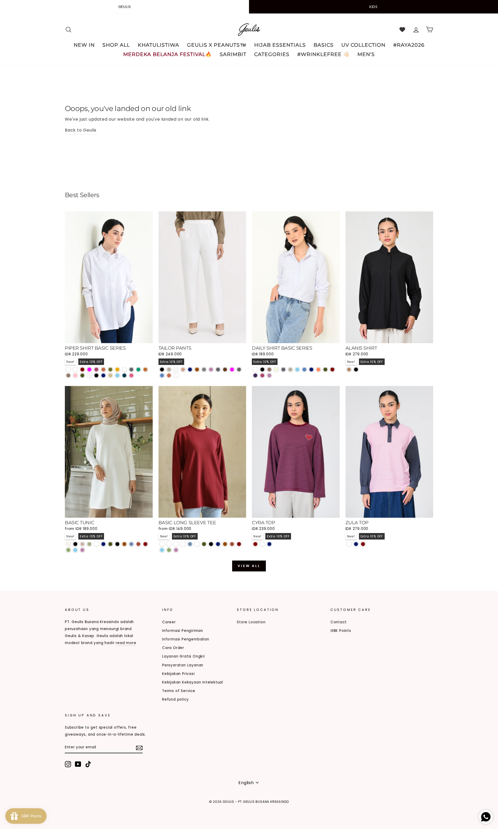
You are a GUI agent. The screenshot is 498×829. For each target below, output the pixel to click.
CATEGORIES (271, 54)
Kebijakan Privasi (178, 673)
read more (126, 642)
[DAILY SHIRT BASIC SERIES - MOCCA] (269, 369)
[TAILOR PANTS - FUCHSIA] (232, 369)
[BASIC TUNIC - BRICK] (138, 544)
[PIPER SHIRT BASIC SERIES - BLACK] (96, 375)
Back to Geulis (80, 130)
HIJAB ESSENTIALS (280, 45)
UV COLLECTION (363, 45)
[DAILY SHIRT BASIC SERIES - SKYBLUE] (297, 369)
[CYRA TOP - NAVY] (269, 544)
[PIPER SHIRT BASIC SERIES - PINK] (75, 375)
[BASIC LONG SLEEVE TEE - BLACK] (211, 544)
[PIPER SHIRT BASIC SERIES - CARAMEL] (145, 369)
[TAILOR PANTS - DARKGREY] (218, 369)
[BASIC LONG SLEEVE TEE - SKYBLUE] (162, 550)
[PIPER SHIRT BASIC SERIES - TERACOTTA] (103, 369)
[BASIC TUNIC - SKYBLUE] (75, 550)
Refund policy (175, 699)
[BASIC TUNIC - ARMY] (110, 544)
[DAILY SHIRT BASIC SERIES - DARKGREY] (283, 369)
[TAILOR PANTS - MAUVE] (211, 369)
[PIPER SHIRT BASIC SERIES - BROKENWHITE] (89, 375)
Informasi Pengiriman (182, 630)
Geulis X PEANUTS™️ (216, 45)
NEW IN (84, 45)
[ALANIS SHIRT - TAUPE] (349, 369)
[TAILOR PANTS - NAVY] (190, 369)
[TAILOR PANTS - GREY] (204, 369)
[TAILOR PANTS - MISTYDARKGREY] (176, 375)
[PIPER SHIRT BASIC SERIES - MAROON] (82, 369)
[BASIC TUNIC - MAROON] (145, 544)
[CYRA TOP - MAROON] (255, 544)
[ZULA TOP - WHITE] (349, 544)
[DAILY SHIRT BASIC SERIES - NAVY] (311, 369)
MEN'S (366, 54)
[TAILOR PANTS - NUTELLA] (225, 369)
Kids (373, 6)
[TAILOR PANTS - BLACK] (162, 369)
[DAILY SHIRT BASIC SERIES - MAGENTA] (262, 375)
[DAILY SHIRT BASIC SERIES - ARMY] (325, 369)
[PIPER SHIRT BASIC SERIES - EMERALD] (138, 369)
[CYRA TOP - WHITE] (262, 544)
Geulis (124, 6)
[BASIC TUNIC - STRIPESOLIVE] (89, 544)
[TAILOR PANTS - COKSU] (183, 369)
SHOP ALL (116, 45)
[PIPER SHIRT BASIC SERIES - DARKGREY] (131, 369)
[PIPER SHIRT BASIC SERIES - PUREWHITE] (68, 369)
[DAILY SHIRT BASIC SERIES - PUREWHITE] (255, 369)
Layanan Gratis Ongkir (183, 656)
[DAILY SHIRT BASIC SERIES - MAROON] (332, 369)
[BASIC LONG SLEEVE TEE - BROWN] (225, 544)
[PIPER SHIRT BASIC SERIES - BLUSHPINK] (131, 375)
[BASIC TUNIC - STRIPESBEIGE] (68, 544)
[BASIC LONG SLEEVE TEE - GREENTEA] (169, 550)
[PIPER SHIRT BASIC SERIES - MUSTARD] (117, 369)
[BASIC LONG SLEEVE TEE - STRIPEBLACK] (162, 544)
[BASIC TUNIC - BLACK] (117, 544)
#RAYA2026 (409, 45)
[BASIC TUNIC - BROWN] (124, 544)
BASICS (324, 45)
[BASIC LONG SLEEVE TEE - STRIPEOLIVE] (183, 544)
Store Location (251, 622)
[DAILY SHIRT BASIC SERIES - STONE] (290, 369)
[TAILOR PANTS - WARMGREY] (169, 369)
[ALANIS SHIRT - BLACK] (356, 369)
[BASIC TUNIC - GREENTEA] (68, 550)
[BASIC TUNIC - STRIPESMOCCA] (82, 544)
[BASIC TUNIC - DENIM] (131, 544)
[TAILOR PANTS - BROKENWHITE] (176, 369)
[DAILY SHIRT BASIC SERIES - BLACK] (262, 369)
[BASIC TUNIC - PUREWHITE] (96, 544)
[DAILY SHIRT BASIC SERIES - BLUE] (304, 369)
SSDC (92, 810)
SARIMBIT (233, 54)
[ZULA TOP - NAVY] (356, 544)
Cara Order (173, 647)
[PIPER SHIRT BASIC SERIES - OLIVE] (110, 369)
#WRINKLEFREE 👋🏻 (323, 54)
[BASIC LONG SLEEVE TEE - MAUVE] (176, 550)
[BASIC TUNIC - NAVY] (103, 544)
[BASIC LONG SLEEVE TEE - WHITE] (197, 544)
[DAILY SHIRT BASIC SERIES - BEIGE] (276, 369)
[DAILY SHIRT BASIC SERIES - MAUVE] (269, 375)
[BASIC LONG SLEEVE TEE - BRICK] (232, 544)
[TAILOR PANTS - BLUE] (162, 375)
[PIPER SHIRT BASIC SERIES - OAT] (110, 375)
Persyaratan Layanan (182, 665)
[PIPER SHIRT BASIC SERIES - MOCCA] (68, 375)
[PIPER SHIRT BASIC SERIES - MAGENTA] (96, 369)
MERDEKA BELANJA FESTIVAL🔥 (167, 54)
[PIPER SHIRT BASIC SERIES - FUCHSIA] (89, 369)
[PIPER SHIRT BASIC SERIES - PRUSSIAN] (124, 375)
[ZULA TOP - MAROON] (363, 544)
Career (169, 622)
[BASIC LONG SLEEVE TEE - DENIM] (190, 544)
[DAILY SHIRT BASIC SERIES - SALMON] (318, 369)
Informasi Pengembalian (185, 639)
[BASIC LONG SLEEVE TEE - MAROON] (239, 544)
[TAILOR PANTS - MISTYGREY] (239, 369)
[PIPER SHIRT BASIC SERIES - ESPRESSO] (75, 369)
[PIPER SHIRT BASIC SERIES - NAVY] (103, 375)
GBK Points (340, 630)
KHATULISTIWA (158, 45)
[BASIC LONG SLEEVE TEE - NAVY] (218, 544)
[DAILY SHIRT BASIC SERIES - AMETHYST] (255, 375)
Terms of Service (178, 690)
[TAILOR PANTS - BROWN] (197, 369)
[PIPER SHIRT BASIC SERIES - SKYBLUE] (117, 375)
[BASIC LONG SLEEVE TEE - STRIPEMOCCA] (176, 544)
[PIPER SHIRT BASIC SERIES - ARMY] (82, 375)
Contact (338, 622)
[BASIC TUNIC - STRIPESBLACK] (75, 544)
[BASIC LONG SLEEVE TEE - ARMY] (204, 544)
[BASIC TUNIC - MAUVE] (82, 550)
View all (249, 565)
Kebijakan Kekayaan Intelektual (192, 682)
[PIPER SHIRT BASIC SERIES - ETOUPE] (124, 369)
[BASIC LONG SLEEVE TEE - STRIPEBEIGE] (169, 544)
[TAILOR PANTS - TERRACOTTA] (169, 375)
